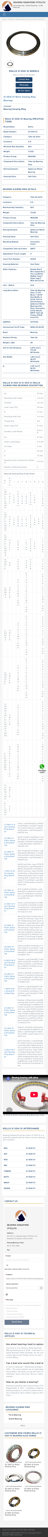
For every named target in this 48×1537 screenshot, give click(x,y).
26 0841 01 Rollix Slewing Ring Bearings (9, 928)
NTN (6, 1160)
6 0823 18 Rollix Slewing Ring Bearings (9, 1053)
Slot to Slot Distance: (12, 348)
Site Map (23, 1530)
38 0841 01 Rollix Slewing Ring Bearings (9, 950)
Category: (7, 137)
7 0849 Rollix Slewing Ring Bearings (9, 991)
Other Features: (10, 269)
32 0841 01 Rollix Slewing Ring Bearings (9, 841)
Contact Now (24, 79)
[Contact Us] (42, 768)
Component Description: (14, 161)
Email (8, 1256)
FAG (5, 1165)
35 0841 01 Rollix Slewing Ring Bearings (9, 1031)
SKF (5, 1154)
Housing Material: (11, 264)
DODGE (7, 1188)
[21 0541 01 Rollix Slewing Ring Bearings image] (24, 44)
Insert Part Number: (11, 259)
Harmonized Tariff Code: (14, 327)
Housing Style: (9, 176)
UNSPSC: (7, 322)
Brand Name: (9, 127)
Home (4, 19)
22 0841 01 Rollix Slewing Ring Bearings (9, 855)
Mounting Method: (11, 242)
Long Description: (11, 290)
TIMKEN (7, 1171)
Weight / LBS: (9, 343)
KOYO (6, 1177)
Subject (9, 1275)
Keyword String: (10, 337)
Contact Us (15, 1530)
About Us (5, 1530)
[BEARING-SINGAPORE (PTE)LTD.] (7, 5)
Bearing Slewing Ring (23, 19)
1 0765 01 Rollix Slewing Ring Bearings (9, 874)
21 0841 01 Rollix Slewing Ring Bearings (9, 907)
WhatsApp (24, 85)
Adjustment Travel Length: (14, 254)
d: (3, 366)
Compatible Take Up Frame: (15, 249)
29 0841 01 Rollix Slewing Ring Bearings (9, 893)
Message (9, 1300)
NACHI (6, 1183)
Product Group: (10, 156)
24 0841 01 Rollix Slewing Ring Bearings (9, 977)
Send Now (17, 1321)
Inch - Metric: (9, 285)
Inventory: (8, 142)
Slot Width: (8, 357)
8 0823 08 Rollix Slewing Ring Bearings (9, 963)
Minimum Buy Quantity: (13, 147)
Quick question (12, 1284)
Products (11, 19)
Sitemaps (31, 1530)
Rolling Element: (10, 169)
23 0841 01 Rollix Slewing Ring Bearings (9, 1011)
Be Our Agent (24, 91)
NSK (6, 1148)
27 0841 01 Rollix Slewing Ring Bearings (9, 828)
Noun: (5, 332)
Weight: (6, 152)
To (7, 1265)
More (23, 1426)
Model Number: (10, 132)
